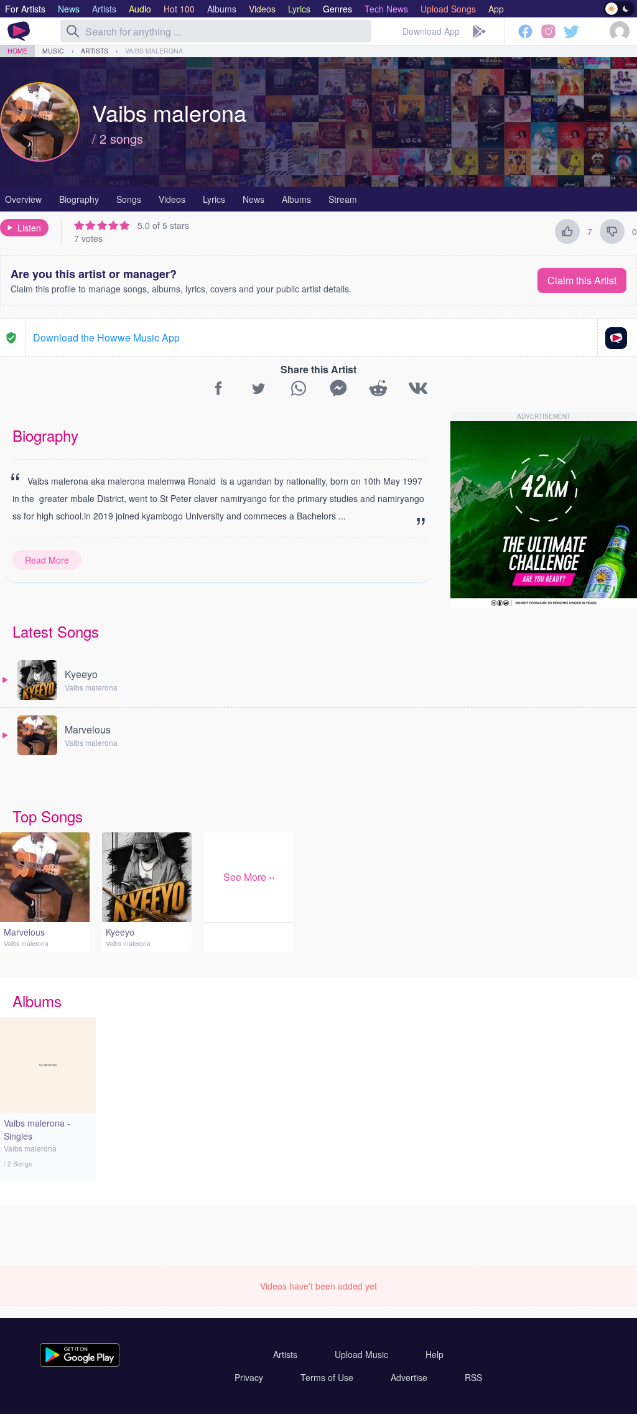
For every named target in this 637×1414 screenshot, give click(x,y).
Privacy (249, 1377)
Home (17, 50)
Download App (431, 31)
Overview (23, 199)
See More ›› (249, 877)
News (253, 199)
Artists (94, 50)
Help (434, 1354)
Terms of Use (326, 1377)
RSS (473, 1377)
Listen (29, 227)
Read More (47, 560)
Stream (342, 199)
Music (53, 50)
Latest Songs (55, 631)
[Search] (72, 31)
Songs (128, 199)
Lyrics (214, 199)
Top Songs (47, 816)
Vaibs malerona (154, 50)
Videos (172, 199)
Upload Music (361, 1354)
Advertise (409, 1377)
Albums (296, 199)
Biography (79, 199)
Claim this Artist (581, 280)
